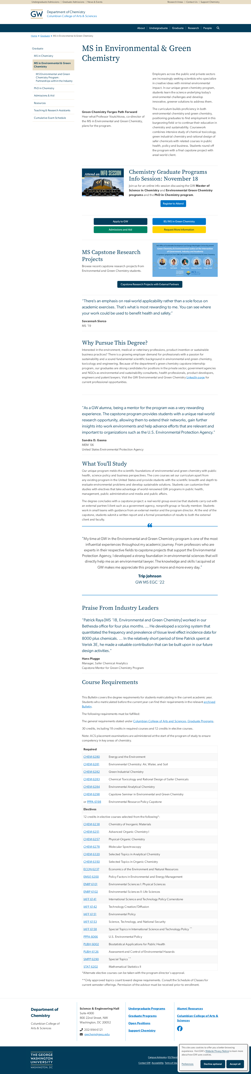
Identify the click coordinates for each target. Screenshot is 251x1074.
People (207, 28)
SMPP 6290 (91, 959)
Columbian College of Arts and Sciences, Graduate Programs (173, 721)
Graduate (178, 28)
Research (193, 28)
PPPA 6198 (94, 801)
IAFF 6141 (89, 899)
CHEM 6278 (91, 846)
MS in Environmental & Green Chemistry (52, 65)
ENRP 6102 (90, 891)
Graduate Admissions (73, 2)
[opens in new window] (180, 1031)
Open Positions (139, 1023)
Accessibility (158, 1063)
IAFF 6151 (89, 914)
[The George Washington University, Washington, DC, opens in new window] (42, 1060)
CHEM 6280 (91, 756)
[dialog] (213, 1057)
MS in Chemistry (43, 56)
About (141, 28)
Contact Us (192, 2)
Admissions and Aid (120, 229)
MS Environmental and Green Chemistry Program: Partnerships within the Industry (54, 77)
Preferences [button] (188, 1064)
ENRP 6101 (90, 884)
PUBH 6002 (91, 944)
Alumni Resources (190, 1008)
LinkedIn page (195, 377)
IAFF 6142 (90, 906)
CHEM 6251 (91, 831)
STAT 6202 (90, 966)
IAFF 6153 (90, 921)
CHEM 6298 (91, 794)
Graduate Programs (142, 1016)
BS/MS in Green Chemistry (179, 221)
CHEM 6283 (91, 779)
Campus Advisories (157, 1057)
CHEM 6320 (91, 854)
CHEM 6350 (91, 861)
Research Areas (175, 2)
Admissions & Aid (44, 95)
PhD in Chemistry (44, 88)
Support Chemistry (210, 2)
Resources (40, 103)
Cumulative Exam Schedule (50, 118)
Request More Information (179, 229)
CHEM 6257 (91, 839)
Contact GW (144, 1063)
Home (34, 36)
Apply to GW (120, 221)
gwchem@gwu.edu (97, 1034)
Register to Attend (173, 203)
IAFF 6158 (90, 929)
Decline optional (213, 1064)
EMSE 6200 (91, 876)
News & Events (94, 2)
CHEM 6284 (91, 786)
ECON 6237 (91, 869)
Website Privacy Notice (217, 1051)
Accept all (235, 1064)
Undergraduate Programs (146, 1008)
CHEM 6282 (91, 771)
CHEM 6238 (91, 824)
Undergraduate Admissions (45, 2)
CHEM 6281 (91, 764)
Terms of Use (171, 1063)
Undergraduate (158, 28)
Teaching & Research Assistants (52, 110)
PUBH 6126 (91, 951)
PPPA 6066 (90, 936)
